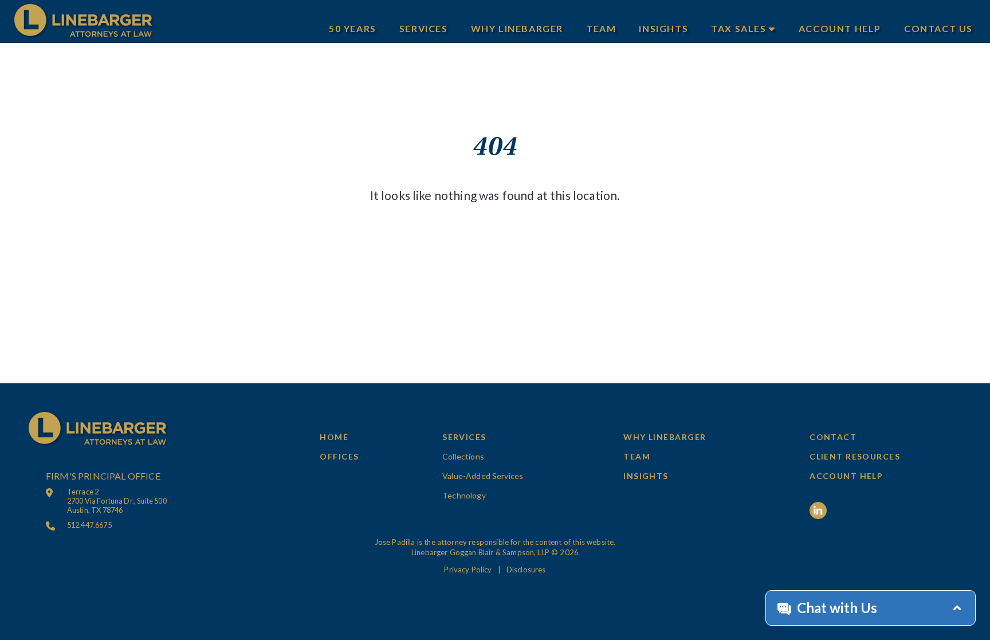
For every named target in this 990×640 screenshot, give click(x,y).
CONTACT (833, 437)
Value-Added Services (482, 476)
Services (423, 28)
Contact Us (938, 28)
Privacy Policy (468, 569)
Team (601, 28)
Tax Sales (740, 28)
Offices (339, 456)
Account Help (840, 28)
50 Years (352, 28)
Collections (463, 456)
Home (334, 437)
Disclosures (526, 569)
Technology (464, 495)
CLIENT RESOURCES (855, 456)
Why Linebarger (517, 28)
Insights (663, 28)
